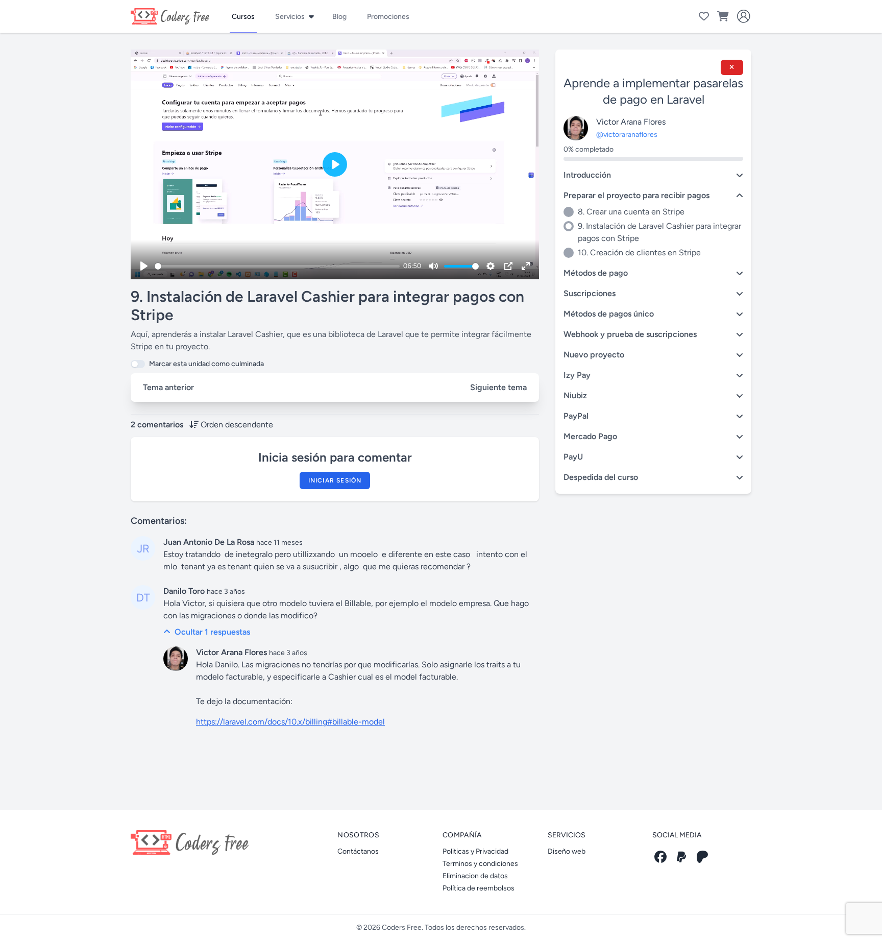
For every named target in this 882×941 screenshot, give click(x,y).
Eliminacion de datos (475, 876)
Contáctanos (358, 851)
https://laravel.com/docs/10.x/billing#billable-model (290, 722)
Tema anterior (168, 387)
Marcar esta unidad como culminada (206, 363)
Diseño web (566, 851)
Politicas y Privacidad (475, 851)
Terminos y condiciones (480, 863)
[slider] (277, 266)
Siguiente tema (498, 387)
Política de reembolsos (478, 888)
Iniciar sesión (335, 480)
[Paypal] (681, 857)
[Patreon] (702, 857)
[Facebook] (660, 857)
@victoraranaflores (626, 134)
